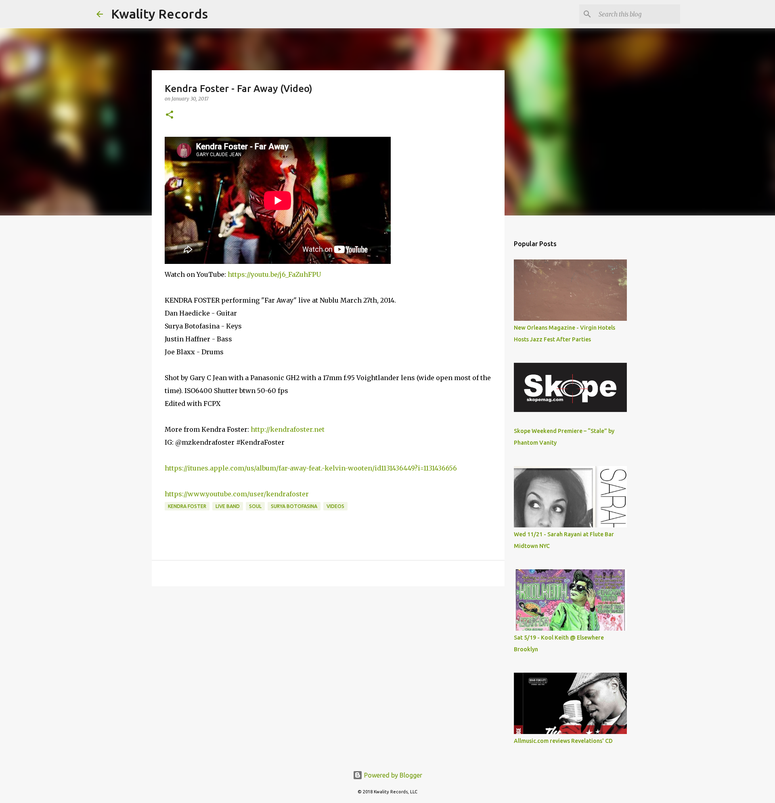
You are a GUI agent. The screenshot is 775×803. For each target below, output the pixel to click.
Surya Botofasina (294, 506)
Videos (335, 506)
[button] (169, 115)
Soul (255, 506)
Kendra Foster (187, 506)
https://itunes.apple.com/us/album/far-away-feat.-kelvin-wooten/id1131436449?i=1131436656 (311, 468)
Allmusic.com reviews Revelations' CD (563, 741)
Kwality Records (159, 13)
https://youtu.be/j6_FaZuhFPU (274, 274)
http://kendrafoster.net (288, 429)
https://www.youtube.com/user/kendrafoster (237, 494)
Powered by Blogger (392, 775)
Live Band (228, 506)
